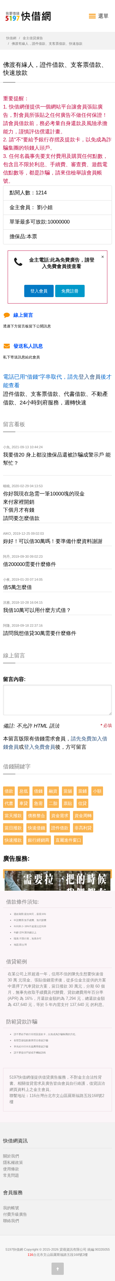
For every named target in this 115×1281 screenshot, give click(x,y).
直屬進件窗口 (68, 840)
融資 (53, 791)
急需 (38, 803)
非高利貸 (83, 827)
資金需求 (59, 815)
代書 (9, 803)
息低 (23, 791)
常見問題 (11, 1175)
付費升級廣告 (15, 1214)
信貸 (82, 803)
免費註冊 (70, 291)
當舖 (67, 791)
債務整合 (36, 815)
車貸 (23, 803)
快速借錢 (36, 827)
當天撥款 (13, 815)
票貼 (67, 803)
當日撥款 (13, 827)
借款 (9, 791)
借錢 (38, 791)
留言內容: (14, 679)
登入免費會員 (39, 747)
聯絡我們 (11, 1220)
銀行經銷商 (38, 840)
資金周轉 (83, 815)
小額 (97, 791)
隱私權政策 (13, 1162)
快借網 (11, 38)
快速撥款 (13, 840)
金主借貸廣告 (33, 38)
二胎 (53, 803)
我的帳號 (11, 1208)
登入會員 (39, 291)
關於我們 (11, 1156)
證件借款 (59, 827)
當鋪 (82, 791)
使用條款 (11, 1169)
